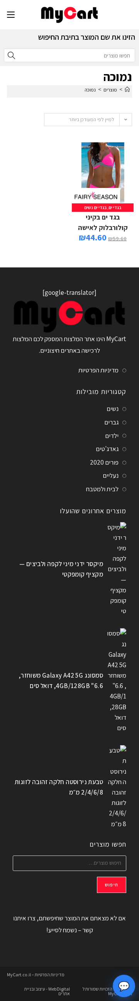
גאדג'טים (107, 449)
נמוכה (90, 89)
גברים (111, 422)
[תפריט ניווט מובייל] (11, 14)
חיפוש (111, 885)
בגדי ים (114, 207)
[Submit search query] (11, 55)
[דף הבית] (127, 89)
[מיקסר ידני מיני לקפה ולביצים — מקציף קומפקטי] (116, 569)
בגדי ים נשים (95, 207)
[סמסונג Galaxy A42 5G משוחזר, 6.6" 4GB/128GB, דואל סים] (116, 680)
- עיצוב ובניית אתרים (47, 991)
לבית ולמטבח (102, 489)
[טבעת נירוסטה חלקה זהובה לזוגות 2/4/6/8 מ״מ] (116, 787)
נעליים (111, 475)
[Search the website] (69, 55)
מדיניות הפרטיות (98, 370)
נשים (113, 408)
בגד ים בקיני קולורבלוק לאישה (103, 222)
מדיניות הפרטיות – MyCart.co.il (35, 974)
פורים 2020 (104, 462)
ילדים (112, 435)
